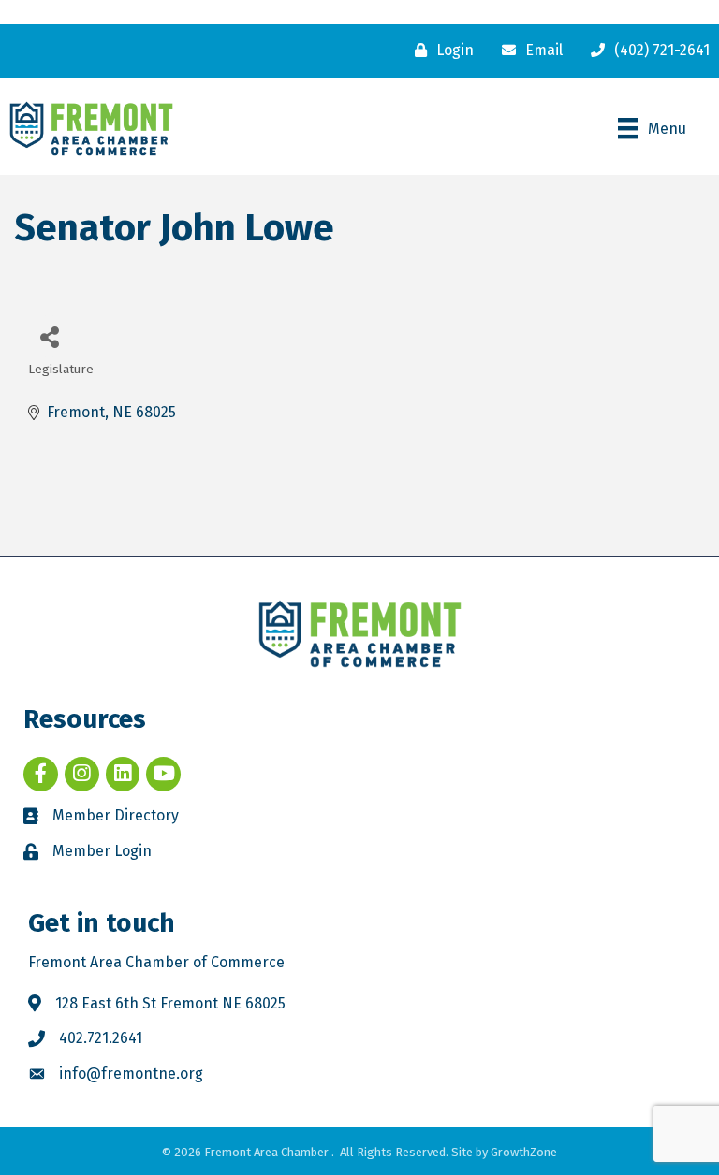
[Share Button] (49, 336)
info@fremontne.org (131, 1073)
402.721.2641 (100, 1038)
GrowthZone (524, 1152)
